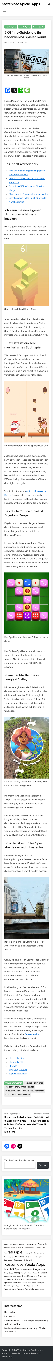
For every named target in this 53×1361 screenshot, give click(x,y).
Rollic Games (17, 1276)
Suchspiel (19, 1286)
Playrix (30, 1273)
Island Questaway (18, 1073)
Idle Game (19, 1256)
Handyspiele (28, 1253)
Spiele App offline (31, 1279)
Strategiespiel (9, 1286)
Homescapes (8, 1257)
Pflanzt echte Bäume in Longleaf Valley (28, 194)
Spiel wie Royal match (29, 1283)
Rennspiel (42, 1273)
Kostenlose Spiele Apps (24, 1264)
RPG (35, 1276)
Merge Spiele (8, 1273)
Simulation (8, 1279)
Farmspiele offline (29, 1248)
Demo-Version (32, 1034)
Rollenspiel (8, 1276)
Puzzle (35, 1273)
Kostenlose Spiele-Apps (21, 4)
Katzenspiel (8, 1260)
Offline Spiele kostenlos (33, 1091)
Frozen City (41, 1248)
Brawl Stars (8, 1244)
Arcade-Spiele (10, 27)
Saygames (42, 1276)
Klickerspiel (28, 1260)
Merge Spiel (39, 1269)
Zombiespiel (39, 1289)
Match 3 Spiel (12, 1269)
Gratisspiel (13, 1252)
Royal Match (27, 1276)
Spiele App (19, 1279)
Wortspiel (20, 1289)
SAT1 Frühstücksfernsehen (17, 1095)
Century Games (31, 1244)
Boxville (28, 1083)
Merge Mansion (16, 1058)
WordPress (31, 1353)
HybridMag (7, 1356)
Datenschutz (10, 1312)
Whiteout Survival (18, 1069)
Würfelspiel (29, 1289)
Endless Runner (9, 1248)
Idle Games (28, 1257)
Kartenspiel (38, 1257)
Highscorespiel (39, 1253)
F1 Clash (13, 1066)
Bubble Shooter (18, 1244)
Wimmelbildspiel (10, 1289)
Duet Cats (38, 1083)
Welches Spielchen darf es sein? (20, 1160)
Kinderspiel (18, 1260)
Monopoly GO (16, 1062)
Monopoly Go (20, 1273)
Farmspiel (19, 1248)
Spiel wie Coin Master (12, 1283)
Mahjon (11, 42)
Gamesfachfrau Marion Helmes (19, 1087)
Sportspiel (40, 1283)
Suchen (42, 1165)
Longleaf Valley (12, 1091)
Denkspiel (42, 1244)
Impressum (9, 1316)
